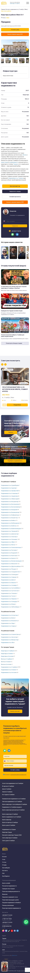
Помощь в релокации (8, 905)
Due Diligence (6, 876)
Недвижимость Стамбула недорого (12, 807)
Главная (3, 9)
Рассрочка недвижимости (9, 886)
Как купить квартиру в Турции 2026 (11, 835)
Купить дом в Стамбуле (8, 825)
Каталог (4, 856)
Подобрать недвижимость (15, 461)
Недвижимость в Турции (15, 178)
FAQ (3, 873)
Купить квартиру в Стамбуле (10, 814)
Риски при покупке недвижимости (11, 908)
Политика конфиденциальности (11, 891)
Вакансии (4, 894)
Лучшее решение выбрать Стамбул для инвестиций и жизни (12, 335)
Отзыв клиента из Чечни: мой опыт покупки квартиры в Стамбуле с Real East (14, 287)
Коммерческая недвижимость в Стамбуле (14, 798)
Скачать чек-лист (15, 711)
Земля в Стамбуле (7, 791)
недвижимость (14, 162)
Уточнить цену (15, 29)
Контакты (5, 870)
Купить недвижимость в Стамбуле (11, 817)
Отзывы (4, 865)
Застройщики (6, 867)
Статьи (4, 862)
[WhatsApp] (26, 922)
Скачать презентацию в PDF (15, 34)
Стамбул (21, 9)
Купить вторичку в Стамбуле (10, 822)
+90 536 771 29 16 (15, 3)
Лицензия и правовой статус (10, 897)
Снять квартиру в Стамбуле (9, 837)
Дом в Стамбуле (6, 789)
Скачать (10, 432)
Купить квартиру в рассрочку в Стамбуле (13, 810)
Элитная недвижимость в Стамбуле (12, 801)
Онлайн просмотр (15, 196)
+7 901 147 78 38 (7, 919)
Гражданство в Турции (8, 888)
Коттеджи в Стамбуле (8, 794)
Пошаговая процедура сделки (10, 900)
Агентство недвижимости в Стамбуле (12, 783)
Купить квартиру (6, 819)
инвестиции (4, 162)
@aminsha (14, 955)
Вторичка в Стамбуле (8, 786)
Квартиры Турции (7, 832)
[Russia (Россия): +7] (4, 221)
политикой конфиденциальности (18, 774)
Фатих (24, 155)
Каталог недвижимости (12, 9)
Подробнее (17, 405)
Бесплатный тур (15, 186)
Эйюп (25, 9)
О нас (3, 859)
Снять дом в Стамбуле (8, 840)
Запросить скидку (15, 191)
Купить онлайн (6, 883)
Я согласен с (15, 774)
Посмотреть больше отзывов (14, 343)
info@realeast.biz (7, 926)
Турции (15, 164)
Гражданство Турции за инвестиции (11, 310)
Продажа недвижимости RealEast (11, 902)
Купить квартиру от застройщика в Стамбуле (14, 804)
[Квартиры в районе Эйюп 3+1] (8, 60)
